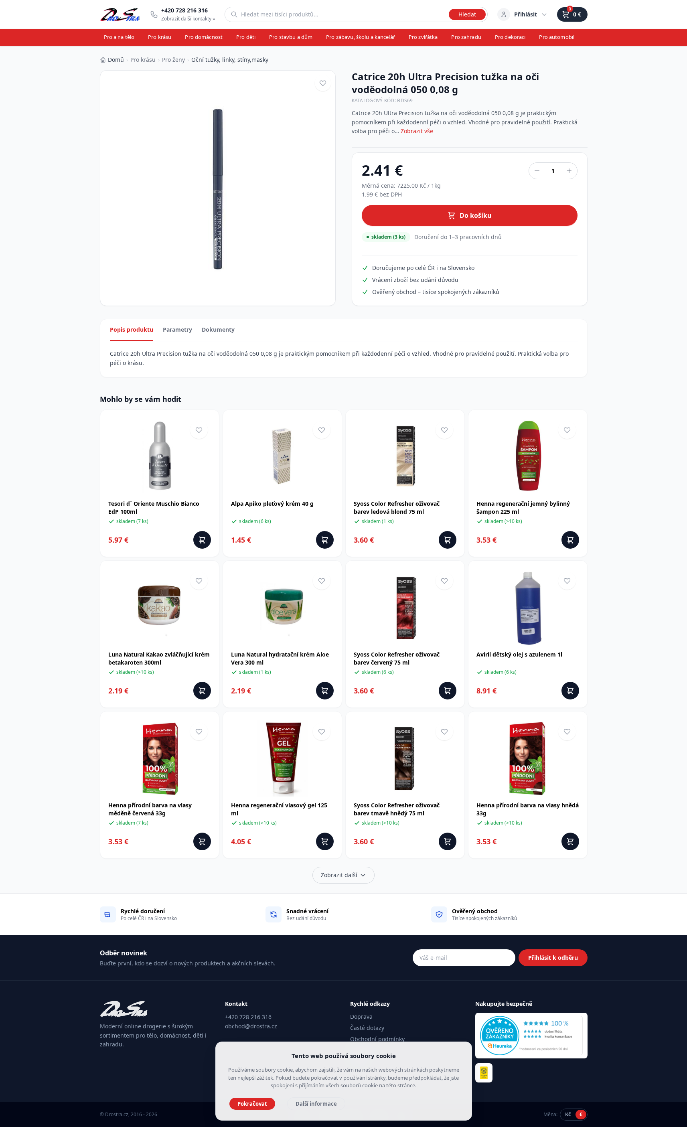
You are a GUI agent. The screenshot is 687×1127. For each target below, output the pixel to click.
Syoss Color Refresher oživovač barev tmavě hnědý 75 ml (397, 809)
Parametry (177, 329)
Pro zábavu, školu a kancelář (360, 37)
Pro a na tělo (119, 37)
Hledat (467, 14)
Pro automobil (556, 37)
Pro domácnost (204, 37)
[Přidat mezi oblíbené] (323, 83)
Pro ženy (173, 59)
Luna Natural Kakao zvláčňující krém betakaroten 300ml (159, 658)
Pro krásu (159, 37)
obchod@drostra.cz (251, 1026)
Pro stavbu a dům (290, 37)
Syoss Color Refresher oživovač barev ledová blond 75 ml (397, 507)
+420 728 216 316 (248, 1017)
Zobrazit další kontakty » (188, 18)
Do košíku (476, 215)
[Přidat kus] (569, 171)
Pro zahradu (466, 37)
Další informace (316, 1103)
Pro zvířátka (423, 37)
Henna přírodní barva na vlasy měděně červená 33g (150, 809)
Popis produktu (131, 329)
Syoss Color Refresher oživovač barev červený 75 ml (397, 658)
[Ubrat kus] (537, 171)
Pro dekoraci (510, 37)
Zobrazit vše (417, 131)
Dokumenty (218, 329)
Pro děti (245, 37)
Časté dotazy (367, 1028)
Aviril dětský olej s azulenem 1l (519, 654)
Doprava (361, 1016)
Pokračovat (252, 1103)
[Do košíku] (202, 540)
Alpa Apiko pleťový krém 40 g (272, 503)
